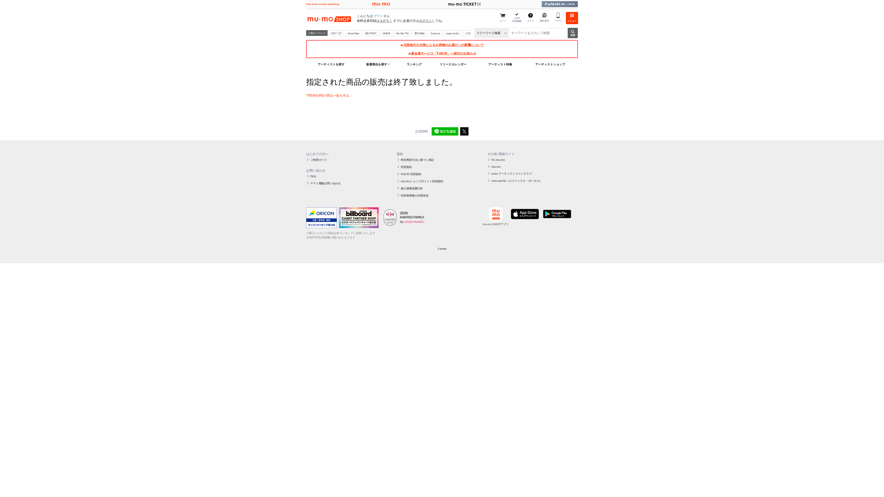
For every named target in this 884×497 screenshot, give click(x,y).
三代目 (469, 33)
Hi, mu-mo (498, 160)
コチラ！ (385, 20)
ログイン (425, 20)
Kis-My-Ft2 (402, 33)
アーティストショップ (550, 64)
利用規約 (406, 167)
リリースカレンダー (453, 64)
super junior (452, 33)
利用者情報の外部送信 (414, 195)
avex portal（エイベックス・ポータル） (516, 181)
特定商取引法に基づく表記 (417, 160)
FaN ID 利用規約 (411, 174)
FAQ (313, 176)
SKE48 (386, 33)
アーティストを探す (331, 64)
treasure (435, 33)
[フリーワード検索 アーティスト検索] (491, 33)
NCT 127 (337, 33)
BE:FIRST (371, 33)
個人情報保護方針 (412, 188)
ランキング (414, 64)
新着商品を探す (376, 64)
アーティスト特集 (500, 64)
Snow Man (353, 33)
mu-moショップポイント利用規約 (422, 181)
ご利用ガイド (318, 160)
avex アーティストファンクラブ (511, 173)
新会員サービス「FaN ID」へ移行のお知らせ (443, 53)
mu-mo (496, 167)
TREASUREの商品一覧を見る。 (329, 95)
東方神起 (420, 33)
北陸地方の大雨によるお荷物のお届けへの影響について (443, 44)
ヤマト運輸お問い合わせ (325, 183)
